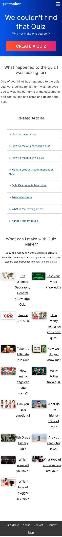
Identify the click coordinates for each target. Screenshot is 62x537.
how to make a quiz (46, 261)
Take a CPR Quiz (23, 318)
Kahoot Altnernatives (25, 220)
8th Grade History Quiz (23, 443)
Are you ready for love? (53, 443)
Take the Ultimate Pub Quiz (23, 354)
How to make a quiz (24, 134)
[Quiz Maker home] (11, 5)
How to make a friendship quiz (31, 146)
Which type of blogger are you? (23, 490)
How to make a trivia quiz (28, 157)
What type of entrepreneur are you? (52, 465)
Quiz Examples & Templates (29, 185)
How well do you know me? (54, 354)
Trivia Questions (22, 197)
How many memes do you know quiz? (53, 326)
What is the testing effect (27, 209)
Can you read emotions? (23, 409)
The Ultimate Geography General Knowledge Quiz (22, 290)
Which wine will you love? (23, 465)
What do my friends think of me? (54, 415)
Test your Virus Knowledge (53, 281)
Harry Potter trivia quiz (54, 376)
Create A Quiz (31, 46)
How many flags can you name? (23, 382)
